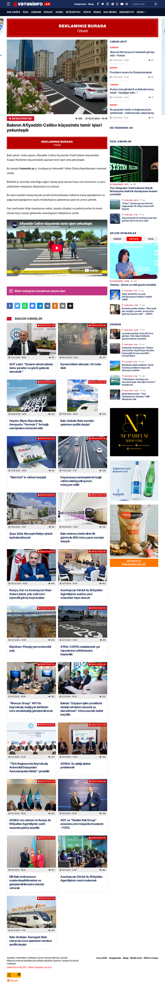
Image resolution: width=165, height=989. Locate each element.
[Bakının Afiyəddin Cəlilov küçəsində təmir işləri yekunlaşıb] (57, 77)
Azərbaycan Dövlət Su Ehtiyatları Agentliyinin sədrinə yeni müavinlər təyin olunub (81, 593)
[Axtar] (155, 4)
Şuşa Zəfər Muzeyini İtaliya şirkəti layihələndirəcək (30, 535)
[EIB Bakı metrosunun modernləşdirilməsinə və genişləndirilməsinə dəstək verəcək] (31, 854)
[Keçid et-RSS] (126, 4)
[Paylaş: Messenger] (32, 306)
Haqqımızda (115, 957)
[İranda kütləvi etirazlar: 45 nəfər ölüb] (82, 341)
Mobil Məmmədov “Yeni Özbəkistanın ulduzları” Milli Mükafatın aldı (136, 396)
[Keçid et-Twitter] (102, 4)
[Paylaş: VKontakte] (47, 306)
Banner (113, 68)
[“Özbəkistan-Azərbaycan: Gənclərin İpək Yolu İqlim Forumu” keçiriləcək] (115, 380)
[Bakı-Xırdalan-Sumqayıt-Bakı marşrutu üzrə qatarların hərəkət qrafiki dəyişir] (31, 914)
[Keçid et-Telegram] (112, 4)
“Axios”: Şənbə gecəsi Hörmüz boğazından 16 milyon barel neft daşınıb (138, 206)
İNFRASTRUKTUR (22, 118)
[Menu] (10, 4)
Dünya (87, 12)
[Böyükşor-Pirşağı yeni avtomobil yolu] (31, 624)
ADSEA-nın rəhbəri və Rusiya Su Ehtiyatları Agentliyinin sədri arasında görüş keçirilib (30, 823)
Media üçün (136, 957)
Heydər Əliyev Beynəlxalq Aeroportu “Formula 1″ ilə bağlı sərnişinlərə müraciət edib (29, 424)
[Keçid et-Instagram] (107, 4)
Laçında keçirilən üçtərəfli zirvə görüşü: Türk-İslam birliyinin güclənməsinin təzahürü (137, 336)
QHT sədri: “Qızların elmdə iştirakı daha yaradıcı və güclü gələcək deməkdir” (31, 368)
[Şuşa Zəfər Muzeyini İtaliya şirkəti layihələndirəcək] (31, 511)
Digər (140, 12)
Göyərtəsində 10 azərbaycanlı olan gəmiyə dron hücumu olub (139, 219)
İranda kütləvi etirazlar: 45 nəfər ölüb (80, 366)
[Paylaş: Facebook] (10, 306)
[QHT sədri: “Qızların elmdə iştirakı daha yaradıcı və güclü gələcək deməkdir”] (31, 341)
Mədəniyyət (126, 12)
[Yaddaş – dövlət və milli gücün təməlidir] (134, 261)
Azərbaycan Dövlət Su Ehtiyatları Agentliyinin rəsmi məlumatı (81, 878)
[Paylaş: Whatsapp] (25, 306)
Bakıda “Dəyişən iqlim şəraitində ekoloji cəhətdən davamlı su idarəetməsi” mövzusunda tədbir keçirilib (81, 709)
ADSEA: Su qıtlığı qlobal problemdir (75, 765)
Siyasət (48, 12)
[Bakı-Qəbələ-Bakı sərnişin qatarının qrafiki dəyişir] (82, 398)
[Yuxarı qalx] (156, 980)
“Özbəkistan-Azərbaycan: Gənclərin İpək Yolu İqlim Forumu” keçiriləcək (139, 382)
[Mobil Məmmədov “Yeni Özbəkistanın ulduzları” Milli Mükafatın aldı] (115, 394)
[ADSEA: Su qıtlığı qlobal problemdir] (82, 740)
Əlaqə (126, 957)
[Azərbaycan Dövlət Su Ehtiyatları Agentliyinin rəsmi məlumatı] (82, 854)
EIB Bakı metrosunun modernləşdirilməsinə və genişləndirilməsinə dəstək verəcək (26, 882)
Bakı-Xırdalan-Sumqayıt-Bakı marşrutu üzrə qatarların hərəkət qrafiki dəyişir (30, 940)
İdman (97, 12)
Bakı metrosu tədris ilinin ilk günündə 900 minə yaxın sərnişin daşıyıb (82, 537)
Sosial (59, 12)
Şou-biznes (110, 12)
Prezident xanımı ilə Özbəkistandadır (131, 72)
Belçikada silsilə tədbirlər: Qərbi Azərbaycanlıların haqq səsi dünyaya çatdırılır (137, 367)
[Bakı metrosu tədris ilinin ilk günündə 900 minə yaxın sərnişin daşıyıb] (82, 511)
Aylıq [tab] (150, 239)
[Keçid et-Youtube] (122, 4)
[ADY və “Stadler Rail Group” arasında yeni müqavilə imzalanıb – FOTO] (82, 797)
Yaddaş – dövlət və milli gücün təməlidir (133, 284)
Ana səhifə (13, 12)
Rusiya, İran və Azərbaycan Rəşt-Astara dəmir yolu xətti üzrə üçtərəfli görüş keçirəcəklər (30, 593)
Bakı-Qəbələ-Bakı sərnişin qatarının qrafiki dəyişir (77, 422)
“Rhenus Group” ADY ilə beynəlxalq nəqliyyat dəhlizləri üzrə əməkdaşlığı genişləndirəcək (31, 707)
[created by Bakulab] (82, 980)
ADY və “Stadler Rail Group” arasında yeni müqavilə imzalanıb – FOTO (81, 823)
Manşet (113, 105)
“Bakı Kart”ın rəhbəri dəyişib (27, 477)
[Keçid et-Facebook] (97, 4)
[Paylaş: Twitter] (17, 306)
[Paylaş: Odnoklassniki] (55, 306)
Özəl (26, 12)
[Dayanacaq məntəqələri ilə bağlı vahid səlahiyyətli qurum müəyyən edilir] (82, 454)
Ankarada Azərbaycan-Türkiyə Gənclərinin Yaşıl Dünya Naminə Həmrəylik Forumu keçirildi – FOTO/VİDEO (138, 351)
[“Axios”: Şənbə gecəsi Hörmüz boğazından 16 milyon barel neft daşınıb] (115, 204)
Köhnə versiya (151, 957)
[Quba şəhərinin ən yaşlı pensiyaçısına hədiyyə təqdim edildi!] (115, 295)
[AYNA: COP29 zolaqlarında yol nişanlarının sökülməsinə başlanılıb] (82, 624)
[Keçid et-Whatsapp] (117, 4)
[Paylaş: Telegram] (40, 306)
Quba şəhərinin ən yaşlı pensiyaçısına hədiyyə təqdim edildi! (137, 296)
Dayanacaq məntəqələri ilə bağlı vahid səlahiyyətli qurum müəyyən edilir (81, 481)
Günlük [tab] (117, 239)
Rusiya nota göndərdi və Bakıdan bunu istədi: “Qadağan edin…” (132, 91)
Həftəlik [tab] (134, 239)
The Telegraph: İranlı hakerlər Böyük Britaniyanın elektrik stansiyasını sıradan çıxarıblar (133, 191)
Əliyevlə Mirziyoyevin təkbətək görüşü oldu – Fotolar (132, 53)
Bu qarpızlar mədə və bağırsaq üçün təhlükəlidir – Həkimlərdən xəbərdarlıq (132, 111)
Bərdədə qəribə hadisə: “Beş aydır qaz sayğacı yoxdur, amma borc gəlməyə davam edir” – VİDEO (139, 311)
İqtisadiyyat (73, 12)
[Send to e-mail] (63, 306)
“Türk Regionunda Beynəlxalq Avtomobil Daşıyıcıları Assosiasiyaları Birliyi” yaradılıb (29, 767)
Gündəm (36, 12)
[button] (70, 306)
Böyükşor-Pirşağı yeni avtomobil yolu (30, 648)
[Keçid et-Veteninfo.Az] (31, 4)
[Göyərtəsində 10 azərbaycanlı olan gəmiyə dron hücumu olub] (115, 219)
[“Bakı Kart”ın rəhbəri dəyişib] (31, 454)
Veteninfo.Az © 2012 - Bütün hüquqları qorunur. (29, 967)
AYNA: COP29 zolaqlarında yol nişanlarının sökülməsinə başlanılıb (80, 650)
